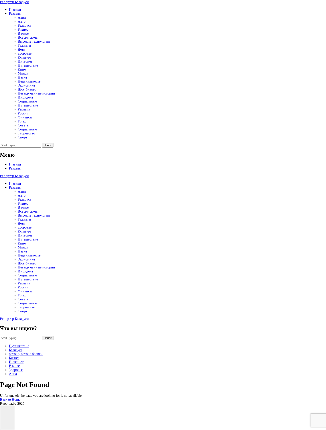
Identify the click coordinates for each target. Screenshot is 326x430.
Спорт (22, 137)
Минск (23, 73)
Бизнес (23, 29)
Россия (23, 113)
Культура (24, 57)
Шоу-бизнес (27, 89)
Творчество (26, 133)
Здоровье (24, 53)
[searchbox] (20, 145)
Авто (22, 21)
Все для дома (27, 37)
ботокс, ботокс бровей (26, 354)
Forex (22, 121)
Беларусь (24, 25)
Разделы (15, 13)
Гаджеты (24, 45)
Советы (23, 125)
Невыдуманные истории (36, 93)
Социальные (27, 101)
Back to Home (10, 399)
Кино (22, 69)
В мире (23, 33)
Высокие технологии (34, 41)
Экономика (26, 85)
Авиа (22, 17)
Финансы (25, 117)
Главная (15, 9)
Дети (21, 49)
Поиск (48, 145)
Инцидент (25, 97)
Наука (22, 77)
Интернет (25, 61)
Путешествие (28, 65)
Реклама (24, 109)
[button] (7, 418)
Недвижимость (29, 81)
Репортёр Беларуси (14, 2)
